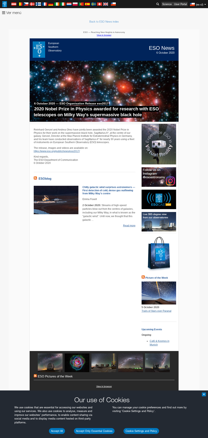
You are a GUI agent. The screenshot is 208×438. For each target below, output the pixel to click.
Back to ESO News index (104, 21)
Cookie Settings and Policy (141, 431)
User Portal (180, 4)
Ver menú (13, 13)
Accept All (57, 431)
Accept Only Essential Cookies (94, 431)
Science (167, 4)
